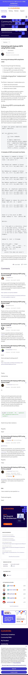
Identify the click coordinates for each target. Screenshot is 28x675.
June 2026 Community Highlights (8, 540)
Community (4, 11)
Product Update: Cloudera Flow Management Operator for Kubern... (13, 548)
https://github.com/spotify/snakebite (9, 292)
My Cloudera (5, 640)
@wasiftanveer (4, 445)
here (18, 491)
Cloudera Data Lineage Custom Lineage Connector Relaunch (14, 543)
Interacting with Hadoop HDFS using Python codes (12, 47)
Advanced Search (5, 35)
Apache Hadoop (10, 50)
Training (11, 11)
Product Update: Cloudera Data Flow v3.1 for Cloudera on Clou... (13, 553)
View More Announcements (14, 556)
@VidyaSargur (4, 479)
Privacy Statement (17, 662)
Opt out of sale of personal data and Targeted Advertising (14, 665)
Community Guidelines (8, 634)
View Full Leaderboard (14, 606)
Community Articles (6, 39)
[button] (26, 275)
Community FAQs (6, 637)
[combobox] (14, 32)
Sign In (3, 16)
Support (22, 11)
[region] (14, 659)
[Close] (26, 646)
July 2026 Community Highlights (8, 536)
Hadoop (3, 334)
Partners (16, 11)
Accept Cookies (14, 672)
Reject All (14, 668)
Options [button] (5, 42)
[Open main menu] (26, 16)
